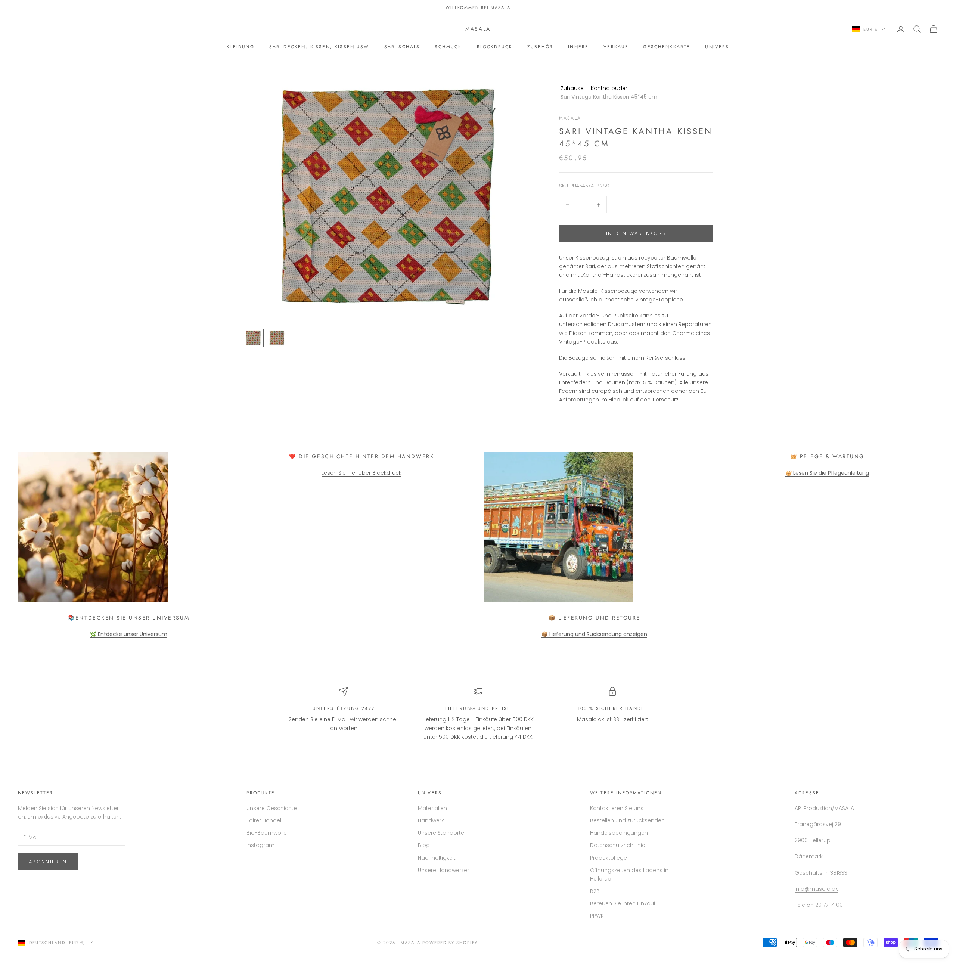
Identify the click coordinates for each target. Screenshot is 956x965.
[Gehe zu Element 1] (253, 338)
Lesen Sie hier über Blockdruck (361, 473)
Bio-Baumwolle (266, 833)
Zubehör (540, 46)
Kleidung (240, 46)
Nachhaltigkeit (437, 858)
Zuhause (572, 88)
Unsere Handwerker (443, 870)
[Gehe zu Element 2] (277, 338)
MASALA (570, 118)
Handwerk (431, 820)
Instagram (260, 845)
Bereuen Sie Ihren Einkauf (622, 903)
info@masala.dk (816, 889)
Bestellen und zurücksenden (627, 820)
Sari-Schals (402, 46)
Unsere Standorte (441, 833)
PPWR (597, 915)
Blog (424, 845)
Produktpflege (608, 858)
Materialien (432, 808)
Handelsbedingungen (619, 833)
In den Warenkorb (636, 233)
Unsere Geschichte (271, 808)
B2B (595, 891)
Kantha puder (609, 88)
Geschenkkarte (666, 46)
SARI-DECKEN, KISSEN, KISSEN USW (319, 46)
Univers (717, 46)
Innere (578, 46)
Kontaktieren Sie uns (616, 808)
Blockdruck (495, 46)
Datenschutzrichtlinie (617, 845)
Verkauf (615, 46)
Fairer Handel (263, 820)
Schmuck (448, 46)
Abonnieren (48, 861)
